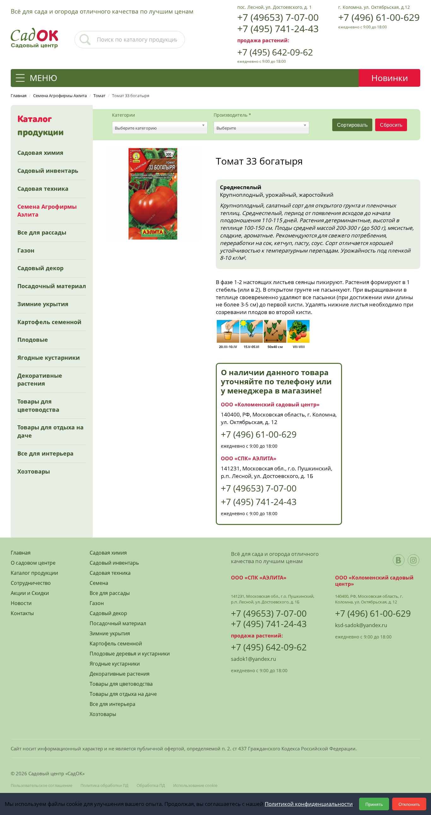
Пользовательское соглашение (41, 785)
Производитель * (232, 115)
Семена (99, 583)
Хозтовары (33, 471)
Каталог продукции (34, 573)
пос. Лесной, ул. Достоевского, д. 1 (274, 7)
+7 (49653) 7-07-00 (278, 17)
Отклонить (409, 804)
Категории (123, 115)
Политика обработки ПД (104, 785)
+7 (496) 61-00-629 (379, 17)
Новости (21, 603)
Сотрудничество (31, 583)
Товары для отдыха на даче (50, 431)
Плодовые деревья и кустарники (130, 653)
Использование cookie (195, 785)
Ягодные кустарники (48, 357)
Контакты (22, 613)
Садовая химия (40, 152)
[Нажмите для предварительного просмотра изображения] (153, 193)
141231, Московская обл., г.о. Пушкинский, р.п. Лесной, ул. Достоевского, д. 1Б (276, 472)
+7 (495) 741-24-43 (278, 28)
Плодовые (32, 339)
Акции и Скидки (30, 593)
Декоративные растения (39, 379)
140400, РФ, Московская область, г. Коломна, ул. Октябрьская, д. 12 (369, 599)
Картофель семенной (49, 322)
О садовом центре (33, 563)
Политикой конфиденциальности (309, 803)
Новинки (389, 78)
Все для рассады (41, 232)
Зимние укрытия (42, 304)
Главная (21, 553)
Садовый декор (40, 268)
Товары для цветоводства (38, 405)
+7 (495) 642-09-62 (275, 52)
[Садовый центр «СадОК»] (34, 37)
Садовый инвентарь (47, 170)
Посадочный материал (51, 286)
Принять (374, 804)
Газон (25, 250)
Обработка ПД (151, 785)
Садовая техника (42, 188)
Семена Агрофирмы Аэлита (47, 210)
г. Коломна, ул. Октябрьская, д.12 (374, 7)
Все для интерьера (45, 453)
